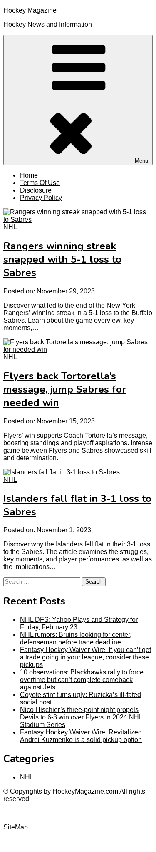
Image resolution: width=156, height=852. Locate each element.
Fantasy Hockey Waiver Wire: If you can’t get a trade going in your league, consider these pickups (85, 657)
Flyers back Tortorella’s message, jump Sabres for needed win (64, 389)
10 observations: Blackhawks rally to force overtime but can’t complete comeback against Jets (82, 680)
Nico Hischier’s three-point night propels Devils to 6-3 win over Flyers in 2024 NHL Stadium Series (81, 717)
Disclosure (36, 190)
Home (29, 175)
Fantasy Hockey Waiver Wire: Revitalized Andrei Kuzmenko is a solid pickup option (81, 736)
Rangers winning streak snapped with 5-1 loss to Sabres (62, 259)
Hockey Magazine (30, 10)
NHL (10, 227)
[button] (78, 100)
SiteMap (15, 827)
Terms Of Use (40, 182)
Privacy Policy (41, 197)
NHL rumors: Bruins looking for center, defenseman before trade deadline (75, 638)
